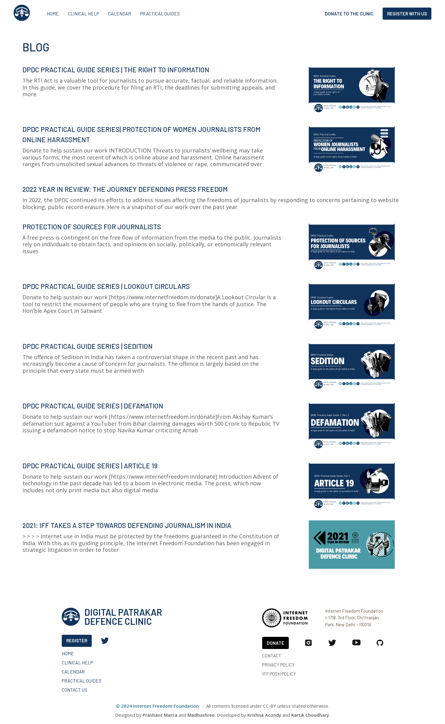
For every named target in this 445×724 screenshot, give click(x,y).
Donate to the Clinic (349, 13)
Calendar (119, 13)
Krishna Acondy (264, 715)
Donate (275, 643)
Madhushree (201, 715)
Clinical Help (83, 13)
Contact (271, 655)
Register (76, 640)
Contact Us (74, 689)
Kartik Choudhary (310, 715)
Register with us (407, 13)
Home (53, 13)
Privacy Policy (278, 664)
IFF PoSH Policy (279, 673)
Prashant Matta (160, 715)
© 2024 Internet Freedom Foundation (157, 706)
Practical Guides (160, 13)
